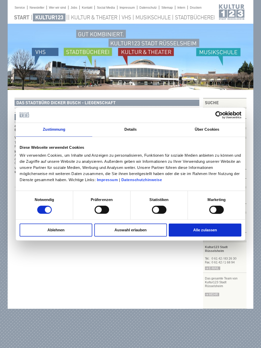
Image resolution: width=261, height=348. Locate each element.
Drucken (196, 7)
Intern (181, 7)
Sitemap (167, 7)
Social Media (106, 7)
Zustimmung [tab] (54, 129)
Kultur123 (49, 18)
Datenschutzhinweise (141, 180)
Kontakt (87, 7)
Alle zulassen (205, 230)
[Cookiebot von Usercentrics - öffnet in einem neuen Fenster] (219, 115)
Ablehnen (55, 230)
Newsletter (37, 7)
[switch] (102, 210)
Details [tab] (130, 129)
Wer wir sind (57, 7)
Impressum (107, 180)
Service (20, 7)
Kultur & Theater (94, 18)
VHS (126, 18)
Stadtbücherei (195, 18)
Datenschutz (148, 7)
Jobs (74, 7)
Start (21, 18)
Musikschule (153, 18)
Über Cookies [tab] (207, 129)
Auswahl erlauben (130, 230)
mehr (213, 294)
